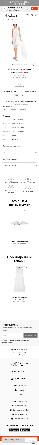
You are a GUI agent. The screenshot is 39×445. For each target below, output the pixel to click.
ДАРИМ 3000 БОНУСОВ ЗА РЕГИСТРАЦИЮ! (20, 3)
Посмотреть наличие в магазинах (20, 102)
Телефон (23, 109)
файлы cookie (16, 439)
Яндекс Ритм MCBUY (21, 419)
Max (5, 109)
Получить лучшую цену (19, 77)
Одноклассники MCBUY (21, 410)
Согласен (31, 440)
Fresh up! (15, 140)
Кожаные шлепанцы (19, 241)
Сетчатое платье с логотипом (19, 298)
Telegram (13, 109)
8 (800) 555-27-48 (19, 352)
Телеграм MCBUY (21, 414)
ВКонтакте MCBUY (21, 406)
